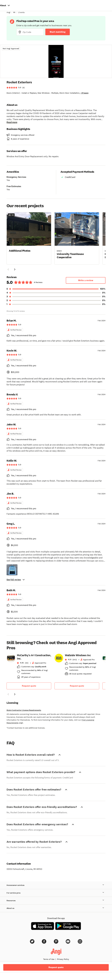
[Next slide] (14, 694)
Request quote (29, 685)
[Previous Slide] (8, 269)
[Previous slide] (8, 694)
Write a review (85, 280)
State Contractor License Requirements (24, 710)
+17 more (84, 93)
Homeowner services (15, 885)
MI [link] (14, 12)
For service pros (13, 893)
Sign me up (56, 949)
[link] (29, 667)
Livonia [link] (21, 12)
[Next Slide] (14, 269)
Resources (11, 900)
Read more (12, 122)
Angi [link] (8, 12)
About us (10, 908)
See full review (14, 579)
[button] (29, 238)
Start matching (57, 31)
